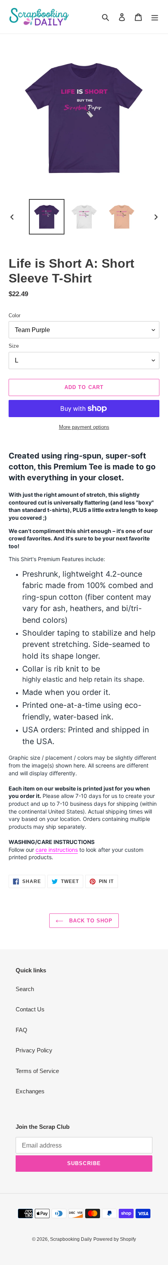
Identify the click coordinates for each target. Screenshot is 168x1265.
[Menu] (155, 17)
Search (25, 989)
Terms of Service (37, 1071)
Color (14, 315)
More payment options (84, 427)
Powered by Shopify (114, 1239)
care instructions (57, 849)
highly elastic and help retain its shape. (83, 679)
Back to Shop (90, 921)
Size (14, 346)
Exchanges (30, 1091)
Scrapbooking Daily (71, 1239)
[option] (47, 216)
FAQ (21, 1030)
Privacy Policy (34, 1050)
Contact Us (30, 1009)
